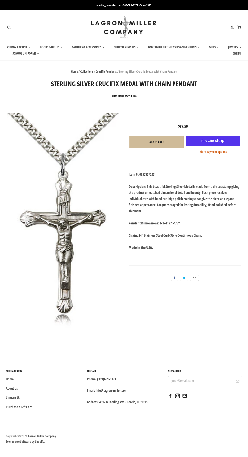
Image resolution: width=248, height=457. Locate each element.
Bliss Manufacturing (124, 96)
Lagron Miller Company (42, 436)
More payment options (213, 152)
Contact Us (13, 397)
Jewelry (233, 47)
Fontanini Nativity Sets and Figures (172, 47)
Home (74, 71)
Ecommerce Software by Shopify (25, 441)
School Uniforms (24, 53)
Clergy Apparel (17, 47)
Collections (86, 71)
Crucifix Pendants (106, 71)
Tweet (184, 278)
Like (174, 278)
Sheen (237, 53)
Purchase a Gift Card (19, 407)
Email (194, 278)
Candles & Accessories (87, 47)
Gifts (212, 47)
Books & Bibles (50, 47)
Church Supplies (125, 47)
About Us (12, 388)
